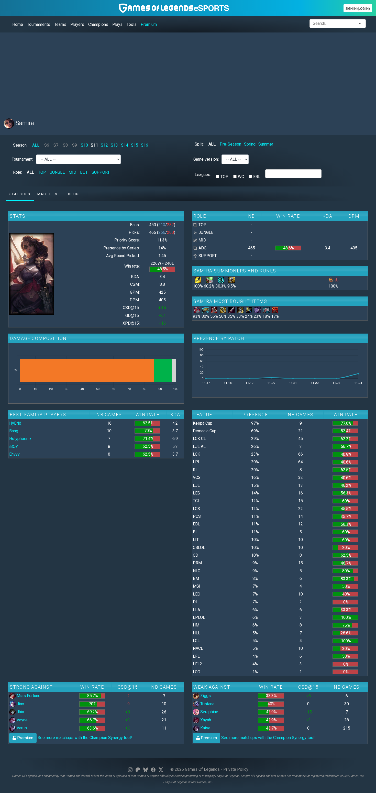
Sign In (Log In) (358, 8)
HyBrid (15, 423)
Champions (98, 24)
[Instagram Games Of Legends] (130, 769)
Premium (149, 24)
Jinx (20, 703)
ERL (256, 176)
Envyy (14, 454)
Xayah (205, 720)
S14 (124, 145)
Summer (265, 144)
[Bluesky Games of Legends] (145, 769)
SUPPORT (101, 172)
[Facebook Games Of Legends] (153, 769)
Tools (132, 24)
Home (17, 24)
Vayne (22, 720)
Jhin (20, 711)
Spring (250, 144)
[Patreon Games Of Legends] (138, 769)
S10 (84, 145)
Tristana (206, 703)
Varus (21, 727)
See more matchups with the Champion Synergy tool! (74, 737)
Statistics (19, 194)
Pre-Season (230, 144)
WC (241, 176)
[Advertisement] (157, 72)
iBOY (13, 446)
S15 (134, 145)
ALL (35, 145)
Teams (60, 24)
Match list (48, 194)
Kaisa (204, 727)
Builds (73, 194)
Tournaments (38, 24)
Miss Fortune (28, 695)
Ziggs (205, 695)
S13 (114, 145)
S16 (144, 145)
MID (72, 172)
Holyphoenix (20, 438)
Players (77, 24)
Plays (117, 24)
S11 (94, 145)
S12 (104, 145)
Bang (13, 430)
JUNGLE (57, 172)
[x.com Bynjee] (161, 769)
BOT (84, 172)
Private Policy (235, 769)
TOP (42, 172)
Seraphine (208, 711)
